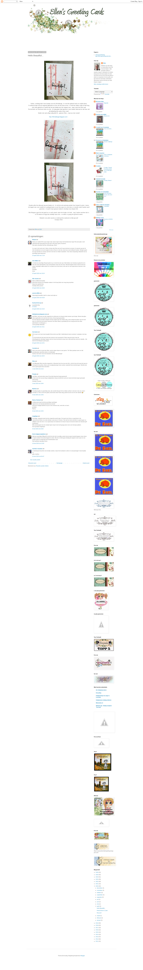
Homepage (59, 463)
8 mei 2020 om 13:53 (37, 411)
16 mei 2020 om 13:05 (38, 443)
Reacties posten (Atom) (42, 466)
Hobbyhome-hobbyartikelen (103, 700)
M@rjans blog (100, 101)
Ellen (33, 361)
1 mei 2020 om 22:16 (37, 369)
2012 (97, 939)
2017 (97, 927)
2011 (97, 941)
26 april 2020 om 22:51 (38, 343)
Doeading (98, 693)
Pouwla (34, 374)
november (100, 890)
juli (98, 899)
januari (99, 920)
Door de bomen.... (108, 128)
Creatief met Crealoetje (102, 127)
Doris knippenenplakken (39, 434)
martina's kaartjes (37, 448)
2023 (97, 879)
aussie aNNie (36, 293)
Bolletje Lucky (100, 217)
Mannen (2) (106, 116)
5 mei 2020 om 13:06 (37, 394)
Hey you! (99, 913)
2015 (97, 932)
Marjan (34, 239)
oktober (99, 892)
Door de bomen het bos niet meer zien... (108, 195)
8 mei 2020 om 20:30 (37, 429)
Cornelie (34, 348)
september (100, 895)
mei (98, 904)
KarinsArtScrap (36, 303)
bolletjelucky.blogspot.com (39, 314)
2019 (97, 923)
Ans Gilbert (35, 260)
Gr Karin (34, 306)
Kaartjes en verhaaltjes (102, 192)
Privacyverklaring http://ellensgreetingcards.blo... (103, 55)
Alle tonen (111, 229)
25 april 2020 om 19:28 (38, 288)
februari (99, 918)
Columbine (106, 206)
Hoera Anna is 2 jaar (102, 910)
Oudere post (86, 463)
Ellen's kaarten (100, 153)
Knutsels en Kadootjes (102, 140)
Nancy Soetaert (36, 400)
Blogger (83, 955)
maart (98, 915)
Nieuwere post (32, 463)
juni (98, 901)
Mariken (34, 388)
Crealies (98, 166)
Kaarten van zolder (101, 114)
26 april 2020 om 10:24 (38, 309)
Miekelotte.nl (99, 703)
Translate (106, 94)
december (100, 888)
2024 (97, 877)
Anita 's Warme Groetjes (102, 204)
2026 (97, 872)
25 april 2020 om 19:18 (38, 273)
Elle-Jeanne (35, 278)
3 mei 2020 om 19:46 (37, 383)
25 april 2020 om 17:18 (38, 255)
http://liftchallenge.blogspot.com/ (58, 117)
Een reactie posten (35, 459)
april (98, 906)
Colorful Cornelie (100, 179)
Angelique (35, 416)
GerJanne (35, 332)
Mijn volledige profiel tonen (101, 84)
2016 (97, 930)
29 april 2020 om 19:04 (38, 356)
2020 (97, 886)
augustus (99, 897)
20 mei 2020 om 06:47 (38, 456)
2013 (97, 936)
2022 (97, 881)
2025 (97, 874)
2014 (97, 934)
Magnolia (106, 103)
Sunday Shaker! (108, 180)
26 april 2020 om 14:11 (38, 327)
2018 (97, 925)
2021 (97, 883)
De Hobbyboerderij (101, 690)
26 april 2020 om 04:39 (38, 297)
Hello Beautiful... (101, 908)
